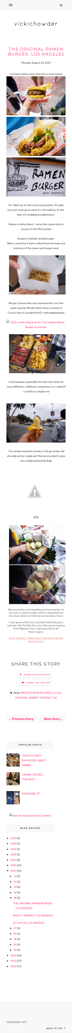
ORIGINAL (21, 697)
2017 (13, 859)
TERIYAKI (45, 697)
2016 (13, 865)
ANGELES (26, 692)
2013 (13, 960)
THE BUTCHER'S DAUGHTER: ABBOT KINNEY (34, 760)
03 (15, 944)
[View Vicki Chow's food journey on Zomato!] (30, 815)
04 (15, 938)
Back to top (54, 1028)
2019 (13, 849)
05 (15, 933)
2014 (13, 955)
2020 (13, 843)
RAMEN (33, 697)
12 (15, 876)
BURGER (38, 692)
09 (15, 892)
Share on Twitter (38, 682)
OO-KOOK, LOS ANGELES (28, 922)
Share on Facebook (37, 674)
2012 (13, 966)
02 (15, 949)
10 (15, 886)
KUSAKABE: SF (31, 793)
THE (54, 697)
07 (15, 928)
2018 (13, 854)
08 (15, 897)
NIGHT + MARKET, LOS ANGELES (33, 915)
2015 (13, 870)
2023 (13, 838)
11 (15, 881)
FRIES (47, 692)
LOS (58, 692)
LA (53, 692)
